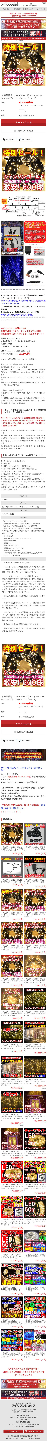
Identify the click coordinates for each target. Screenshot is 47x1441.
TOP (2, 40)
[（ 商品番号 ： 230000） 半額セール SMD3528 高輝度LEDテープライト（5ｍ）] (35, 1241)
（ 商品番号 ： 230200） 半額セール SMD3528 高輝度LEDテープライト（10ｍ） (35, 1289)
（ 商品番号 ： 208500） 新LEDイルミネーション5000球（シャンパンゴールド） (12, 980)
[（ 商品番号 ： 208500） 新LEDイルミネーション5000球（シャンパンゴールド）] (12, 966)
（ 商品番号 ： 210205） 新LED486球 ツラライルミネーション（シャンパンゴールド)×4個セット (12, 1117)
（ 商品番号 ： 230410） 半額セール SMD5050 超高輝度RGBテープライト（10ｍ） (12, 1354)
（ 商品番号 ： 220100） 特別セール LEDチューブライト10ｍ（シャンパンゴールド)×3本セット (12, 1186)
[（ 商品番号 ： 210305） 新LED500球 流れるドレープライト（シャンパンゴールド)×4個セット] (12, 1139)
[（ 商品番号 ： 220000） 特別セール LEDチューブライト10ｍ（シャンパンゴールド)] (35, 1139)
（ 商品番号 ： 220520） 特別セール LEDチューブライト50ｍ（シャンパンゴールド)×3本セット (12, 1256)
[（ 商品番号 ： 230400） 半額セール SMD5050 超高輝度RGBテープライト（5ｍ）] (35, 1307)
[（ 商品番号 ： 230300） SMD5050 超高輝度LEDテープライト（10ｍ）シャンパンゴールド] (12, 1307)
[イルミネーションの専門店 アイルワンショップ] (10, 5)
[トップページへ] (13, 1432)
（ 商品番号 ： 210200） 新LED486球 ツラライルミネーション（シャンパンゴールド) (34, 1081)
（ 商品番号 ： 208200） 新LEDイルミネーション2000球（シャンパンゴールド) (35, 947)
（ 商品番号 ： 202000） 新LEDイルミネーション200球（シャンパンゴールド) (35, 914)
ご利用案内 (17, 9)
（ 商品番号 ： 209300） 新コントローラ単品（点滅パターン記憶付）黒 (35, 881)
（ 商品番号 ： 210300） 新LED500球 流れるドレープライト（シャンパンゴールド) (34, 1116)
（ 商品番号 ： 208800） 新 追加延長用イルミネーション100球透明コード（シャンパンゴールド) (34, 980)
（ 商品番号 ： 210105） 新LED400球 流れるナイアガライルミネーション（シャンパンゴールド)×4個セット (11, 1082)
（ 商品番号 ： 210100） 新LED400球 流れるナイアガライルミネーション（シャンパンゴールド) (34, 1047)
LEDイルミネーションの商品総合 (14, 40)
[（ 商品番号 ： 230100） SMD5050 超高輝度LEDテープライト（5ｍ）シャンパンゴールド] (12, 1274)
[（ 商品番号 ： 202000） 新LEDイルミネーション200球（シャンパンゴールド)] (35, 900)
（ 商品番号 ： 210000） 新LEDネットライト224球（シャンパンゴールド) (35, 1013)
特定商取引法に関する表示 (30, 1436)
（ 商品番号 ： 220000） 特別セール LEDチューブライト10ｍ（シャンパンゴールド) (35, 1153)
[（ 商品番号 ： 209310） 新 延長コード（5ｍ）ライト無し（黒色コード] (35, 834)
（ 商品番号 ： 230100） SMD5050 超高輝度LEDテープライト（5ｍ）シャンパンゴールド (11, 1289)
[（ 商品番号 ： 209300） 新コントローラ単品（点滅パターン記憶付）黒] (35, 867)
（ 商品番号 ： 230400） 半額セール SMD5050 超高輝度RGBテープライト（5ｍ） (35, 1322)
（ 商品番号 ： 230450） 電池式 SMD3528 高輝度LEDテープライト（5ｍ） (34, 1354)
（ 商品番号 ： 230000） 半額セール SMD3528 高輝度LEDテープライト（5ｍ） (35, 1256)
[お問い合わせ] (34, 1432)
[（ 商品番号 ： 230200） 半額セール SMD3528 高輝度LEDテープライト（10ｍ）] (35, 1274)
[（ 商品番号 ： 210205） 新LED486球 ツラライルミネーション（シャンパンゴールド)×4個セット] (12, 1102)
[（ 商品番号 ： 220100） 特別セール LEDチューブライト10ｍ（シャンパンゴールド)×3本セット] (12, 1172)
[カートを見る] (31, 4)
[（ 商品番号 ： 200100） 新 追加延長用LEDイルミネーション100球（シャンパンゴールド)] (12, 834)
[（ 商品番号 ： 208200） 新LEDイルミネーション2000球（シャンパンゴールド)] (35, 933)
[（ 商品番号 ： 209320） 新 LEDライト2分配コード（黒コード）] (12, 867)
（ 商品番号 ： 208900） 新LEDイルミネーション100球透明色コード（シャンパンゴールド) (12, 1013)
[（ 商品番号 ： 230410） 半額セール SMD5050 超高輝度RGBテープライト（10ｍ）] (12, 1340)
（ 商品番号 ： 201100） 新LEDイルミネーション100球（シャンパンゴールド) (12, 914)
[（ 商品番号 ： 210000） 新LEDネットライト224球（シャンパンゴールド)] (35, 999)
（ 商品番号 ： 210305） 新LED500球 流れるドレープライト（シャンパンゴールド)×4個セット (12, 1153)
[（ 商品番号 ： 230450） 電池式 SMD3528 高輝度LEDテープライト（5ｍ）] (35, 1340)
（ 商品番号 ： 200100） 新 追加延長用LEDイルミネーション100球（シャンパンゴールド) (12, 848)
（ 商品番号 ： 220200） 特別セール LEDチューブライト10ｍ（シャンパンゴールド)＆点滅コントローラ (35, 1187)
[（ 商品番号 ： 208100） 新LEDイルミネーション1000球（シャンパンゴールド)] (12, 933)
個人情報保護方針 (13, 1436)
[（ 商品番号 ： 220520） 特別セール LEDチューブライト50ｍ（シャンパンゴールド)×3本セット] (12, 1241)
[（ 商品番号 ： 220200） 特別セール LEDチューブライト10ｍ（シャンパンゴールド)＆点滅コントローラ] (35, 1172)
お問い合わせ (29, 9)
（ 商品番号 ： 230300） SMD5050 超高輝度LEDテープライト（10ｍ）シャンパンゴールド (11, 1322)
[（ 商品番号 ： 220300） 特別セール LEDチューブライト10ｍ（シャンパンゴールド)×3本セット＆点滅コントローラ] (12, 1207)
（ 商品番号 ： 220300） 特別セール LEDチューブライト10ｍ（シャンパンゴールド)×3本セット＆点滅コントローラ (12, 1222)
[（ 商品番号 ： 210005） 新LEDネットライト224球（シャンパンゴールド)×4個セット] (12, 1032)
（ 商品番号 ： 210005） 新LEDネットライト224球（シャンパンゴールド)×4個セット (12, 1046)
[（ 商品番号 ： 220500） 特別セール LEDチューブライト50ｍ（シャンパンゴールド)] (35, 1207)
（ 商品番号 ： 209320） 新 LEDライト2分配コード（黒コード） (11, 881)
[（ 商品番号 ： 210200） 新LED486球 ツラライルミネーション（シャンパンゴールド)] (35, 1067)
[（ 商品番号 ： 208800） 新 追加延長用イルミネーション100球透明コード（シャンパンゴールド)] (35, 966)
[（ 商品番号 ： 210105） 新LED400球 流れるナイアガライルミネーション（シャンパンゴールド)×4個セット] (12, 1067)
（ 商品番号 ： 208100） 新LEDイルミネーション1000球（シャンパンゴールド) (12, 947)
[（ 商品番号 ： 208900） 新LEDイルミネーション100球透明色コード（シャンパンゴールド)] (12, 999)
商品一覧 (6, 9)
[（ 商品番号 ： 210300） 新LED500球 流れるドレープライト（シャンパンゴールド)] (35, 1102)
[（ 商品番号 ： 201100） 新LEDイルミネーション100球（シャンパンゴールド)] (12, 900)
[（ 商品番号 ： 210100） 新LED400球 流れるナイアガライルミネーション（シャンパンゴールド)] (35, 1032)
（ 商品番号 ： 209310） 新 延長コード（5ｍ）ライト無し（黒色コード (35, 848)
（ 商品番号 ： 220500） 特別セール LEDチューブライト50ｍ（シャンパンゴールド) (35, 1221)
